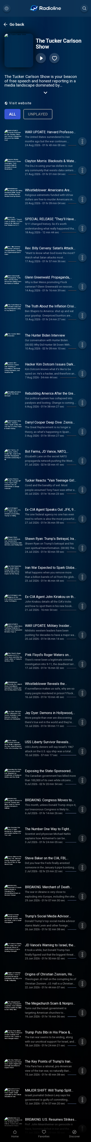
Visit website (20, 103)
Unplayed (38, 114)
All (12, 114)
